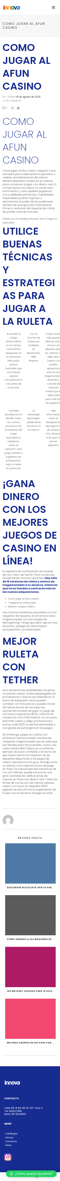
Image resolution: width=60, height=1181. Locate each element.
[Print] (20, 108)
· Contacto (10, 1141)
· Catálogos (11, 1133)
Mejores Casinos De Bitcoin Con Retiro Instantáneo (31, 1042)
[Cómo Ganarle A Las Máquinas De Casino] (30, 915)
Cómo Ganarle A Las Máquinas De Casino (31, 939)
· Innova (8, 1137)
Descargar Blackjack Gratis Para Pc (31, 887)
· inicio (8, 1145)
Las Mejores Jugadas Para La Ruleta (31, 991)
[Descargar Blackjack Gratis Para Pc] (30, 863)
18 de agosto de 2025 (28, 96)
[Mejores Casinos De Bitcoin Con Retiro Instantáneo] (30, 1019)
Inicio (13, 34)
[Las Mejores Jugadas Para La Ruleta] (30, 967)
